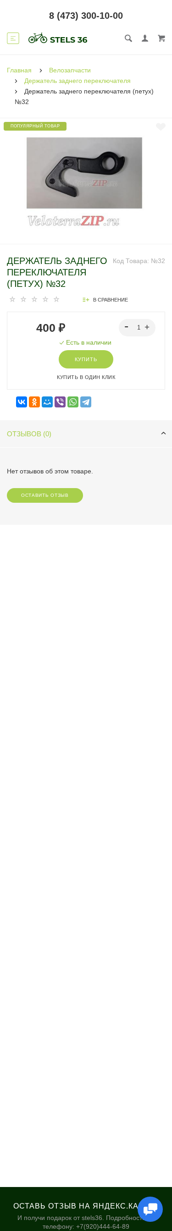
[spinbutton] (137, 327)
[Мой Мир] (47, 402)
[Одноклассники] (34, 402)
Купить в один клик (86, 377)
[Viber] (60, 402)
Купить (86, 359)
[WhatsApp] (72, 402)
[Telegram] (85, 402)
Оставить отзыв (45, 495)
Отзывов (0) (29, 434)
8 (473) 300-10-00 (86, 16)
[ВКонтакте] (21, 402)
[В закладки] (161, 127)
